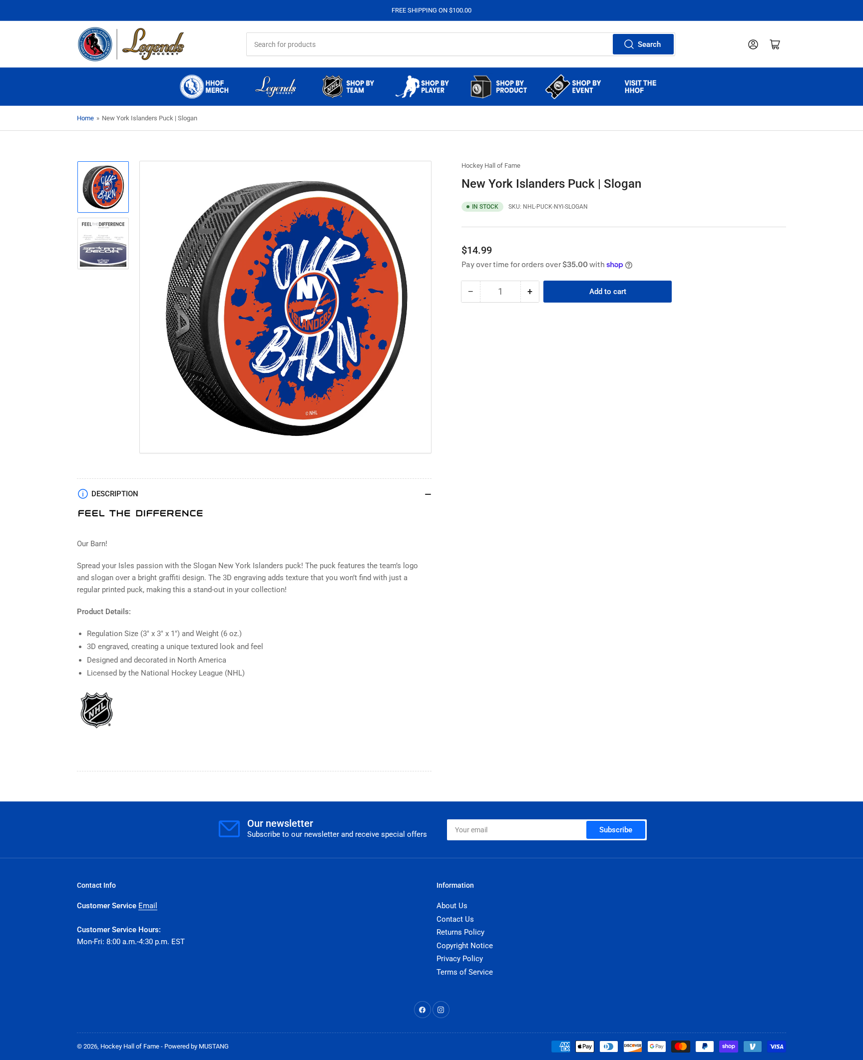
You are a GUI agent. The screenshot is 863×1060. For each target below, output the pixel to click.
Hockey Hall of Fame (490, 165)
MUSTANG (214, 1046)
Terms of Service (464, 972)
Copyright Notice (464, 945)
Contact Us (455, 919)
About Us (451, 905)
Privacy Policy (459, 958)
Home (85, 118)
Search (649, 44)
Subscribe (615, 829)
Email (147, 905)
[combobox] (460, 44)
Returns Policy (460, 932)
